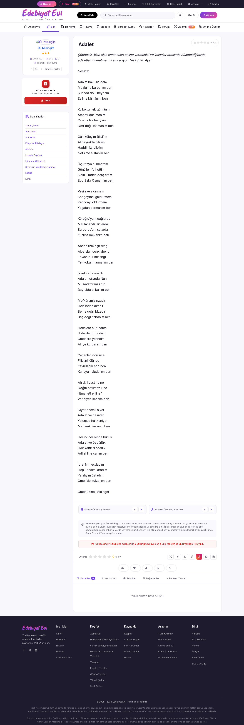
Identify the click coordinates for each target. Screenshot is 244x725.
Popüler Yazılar (98, 668)
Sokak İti (30, 137)
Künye (195, 645)
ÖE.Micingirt (46, 48)
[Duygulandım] (159, 568)
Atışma (186, 26)
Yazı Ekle (89, 15)
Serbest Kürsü (126, 26)
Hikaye (88, 26)
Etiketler (114, 3)
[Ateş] (147, 568)
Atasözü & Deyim (167, 651)
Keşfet (47, 3)
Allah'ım (29, 149)
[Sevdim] (135, 568)
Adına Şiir (95, 633)
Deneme (70, 26)
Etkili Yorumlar (153, 3)
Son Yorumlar (131, 645)
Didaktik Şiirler (52, 69)
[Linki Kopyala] (192, 557)
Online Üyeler (211, 26)
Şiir (53, 26)
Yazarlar (148, 26)
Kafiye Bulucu (165, 645)
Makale (105, 26)
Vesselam (30, 131)
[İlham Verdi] (171, 568)
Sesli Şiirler (96, 686)
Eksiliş (28, 172)
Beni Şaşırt (176, 3)
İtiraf (71, 3)
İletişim (216, 3)
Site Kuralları (199, 639)
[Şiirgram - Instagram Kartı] (199, 557)
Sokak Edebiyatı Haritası (103, 645)
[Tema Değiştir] (180, 15)
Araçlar (195, 3)
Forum (166, 26)
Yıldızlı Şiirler (97, 680)
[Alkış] (123, 568)
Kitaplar (128, 633)
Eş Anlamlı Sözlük (167, 657)
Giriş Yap (209, 15)
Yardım (196, 633)
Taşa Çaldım (32, 125)
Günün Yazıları (98, 674)
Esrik (28, 178)
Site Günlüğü (199, 663)
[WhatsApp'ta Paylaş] (185, 557)
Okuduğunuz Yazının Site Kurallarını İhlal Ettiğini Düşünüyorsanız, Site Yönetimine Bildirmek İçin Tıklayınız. (149, 544)
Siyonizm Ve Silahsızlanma (40, 166)
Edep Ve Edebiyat (35, 143)
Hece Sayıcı (164, 639)
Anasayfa (34, 26)
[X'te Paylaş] (171, 557)
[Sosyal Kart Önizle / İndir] (206, 557)
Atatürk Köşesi (132, 639)
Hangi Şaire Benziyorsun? (104, 639)
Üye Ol (191, 15)
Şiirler (59, 633)
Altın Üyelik (198, 657)
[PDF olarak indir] (213, 557)
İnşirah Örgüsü (33, 155)
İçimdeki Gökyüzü (35, 161)
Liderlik (132, 3)
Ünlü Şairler (94, 3)
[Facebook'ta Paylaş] (178, 557)
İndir (47, 100)
